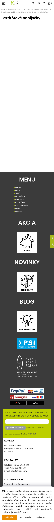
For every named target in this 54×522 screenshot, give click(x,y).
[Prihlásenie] (44, 3)
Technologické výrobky (33, 9)
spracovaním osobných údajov (16, 434)
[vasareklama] (14, 3)
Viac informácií (21, 512)
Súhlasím (9, 517)
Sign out (32, 434)
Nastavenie (25, 517)
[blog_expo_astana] (27, 366)
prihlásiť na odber (15, 427)
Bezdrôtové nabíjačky (38, 12)
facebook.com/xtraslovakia (17, 484)
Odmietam (39, 517)
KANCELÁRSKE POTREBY (11, 9)
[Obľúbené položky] (39, 3)
